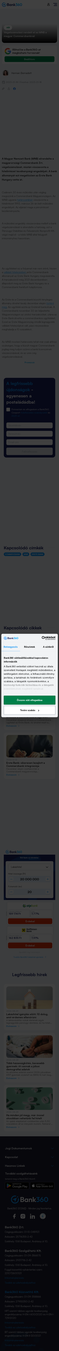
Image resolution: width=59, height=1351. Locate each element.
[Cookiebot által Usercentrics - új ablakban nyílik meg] (42, 638)
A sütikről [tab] (48, 646)
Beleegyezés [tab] (11, 646)
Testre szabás (27, 710)
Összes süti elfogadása (29, 700)
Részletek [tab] (29, 646)
